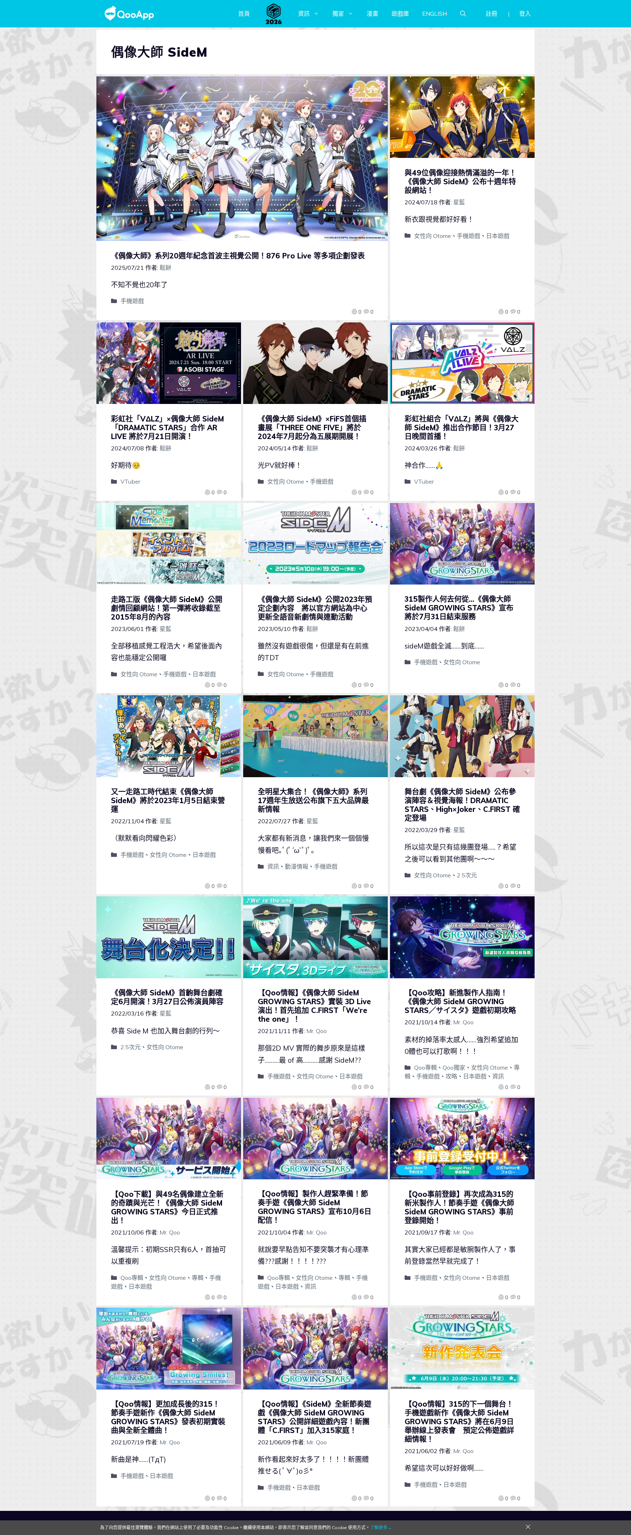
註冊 (491, 13)
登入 (525, 13)
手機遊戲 (132, 301)
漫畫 (372, 13)
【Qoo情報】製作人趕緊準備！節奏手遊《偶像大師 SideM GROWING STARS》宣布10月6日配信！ (314, 1207)
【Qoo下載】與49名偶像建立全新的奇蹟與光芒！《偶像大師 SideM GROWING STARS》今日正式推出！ (167, 1207)
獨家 (338, 13)
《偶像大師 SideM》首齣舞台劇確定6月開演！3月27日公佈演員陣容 (167, 997)
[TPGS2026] (273, 13)
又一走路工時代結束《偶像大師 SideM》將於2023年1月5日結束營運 (168, 800)
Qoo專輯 (425, 1067)
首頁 (244, 13)
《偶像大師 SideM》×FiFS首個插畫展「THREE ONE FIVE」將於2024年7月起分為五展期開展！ (312, 427)
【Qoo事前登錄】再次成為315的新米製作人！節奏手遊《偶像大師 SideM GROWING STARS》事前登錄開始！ (459, 1207)
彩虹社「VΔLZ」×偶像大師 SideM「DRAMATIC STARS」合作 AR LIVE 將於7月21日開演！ (167, 427)
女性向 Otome (432, 235)
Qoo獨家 (454, 1067)
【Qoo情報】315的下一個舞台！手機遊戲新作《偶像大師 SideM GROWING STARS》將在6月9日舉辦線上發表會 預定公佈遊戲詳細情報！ (459, 1421)
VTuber (130, 481)
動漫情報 (296, 866)
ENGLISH (434, 13)
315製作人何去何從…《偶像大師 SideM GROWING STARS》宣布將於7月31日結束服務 (459, 607)
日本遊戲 (497, 235)
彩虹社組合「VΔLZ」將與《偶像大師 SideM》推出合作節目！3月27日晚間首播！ (462, 427)
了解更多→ (381, 1527)
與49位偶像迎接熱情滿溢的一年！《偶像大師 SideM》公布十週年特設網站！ (460, 181)
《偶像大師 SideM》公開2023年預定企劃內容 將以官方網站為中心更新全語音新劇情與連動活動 (315, 608)
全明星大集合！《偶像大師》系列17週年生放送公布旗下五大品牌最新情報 (313, 800)
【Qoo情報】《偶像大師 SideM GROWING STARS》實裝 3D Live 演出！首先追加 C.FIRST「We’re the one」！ (314, 1006)
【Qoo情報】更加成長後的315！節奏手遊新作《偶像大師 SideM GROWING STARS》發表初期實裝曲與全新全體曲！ (168, 1417)
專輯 (197, 1277)
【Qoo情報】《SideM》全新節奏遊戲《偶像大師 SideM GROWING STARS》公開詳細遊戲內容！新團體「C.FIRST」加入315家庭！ (314, 1417)
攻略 (451, 1076)
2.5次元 (467, 875)
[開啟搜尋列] (463, 13)
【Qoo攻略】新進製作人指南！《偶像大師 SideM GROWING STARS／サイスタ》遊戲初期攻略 (460, 1001)
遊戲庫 (400, 13)
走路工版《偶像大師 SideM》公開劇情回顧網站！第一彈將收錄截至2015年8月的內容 (166, 608)
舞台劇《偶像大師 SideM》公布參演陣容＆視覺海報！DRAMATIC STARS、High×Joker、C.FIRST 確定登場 (462, 805)
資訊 (304, 13)
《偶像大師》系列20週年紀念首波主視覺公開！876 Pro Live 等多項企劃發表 (238, 255)
